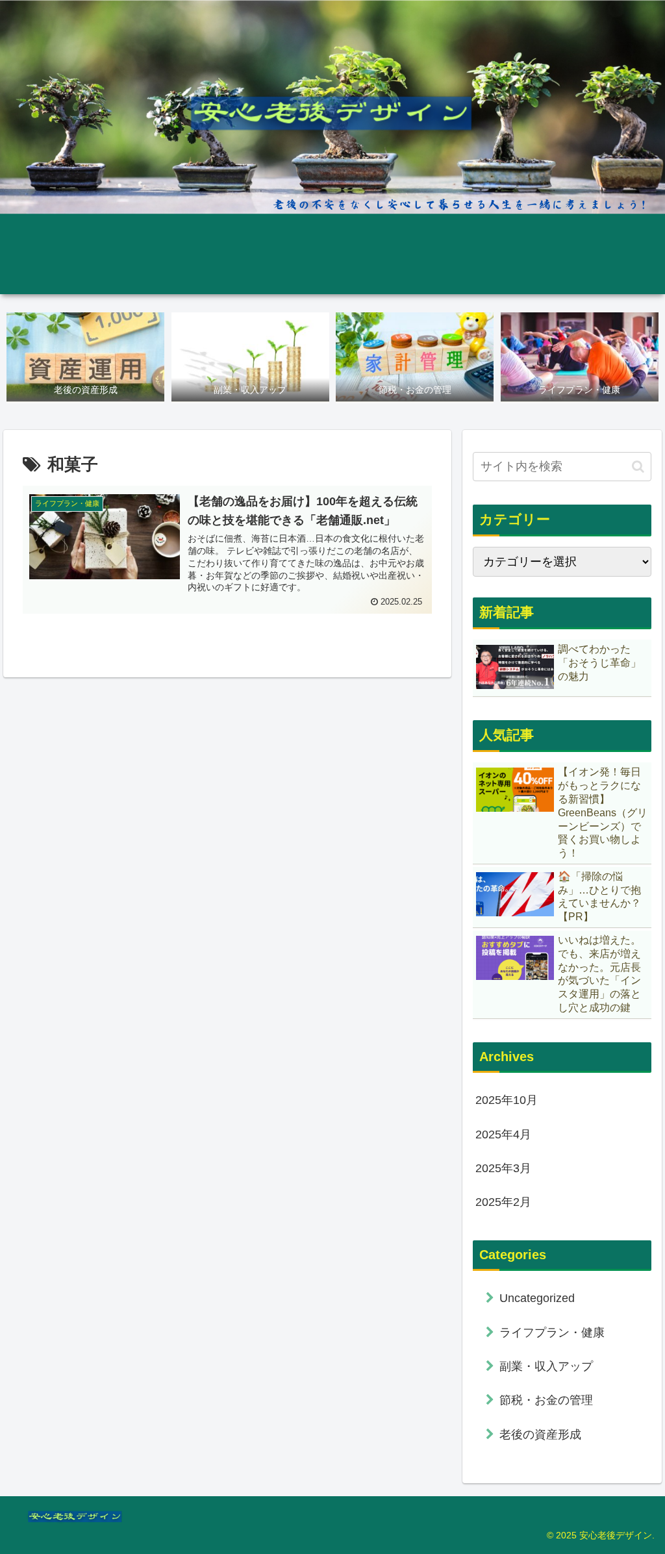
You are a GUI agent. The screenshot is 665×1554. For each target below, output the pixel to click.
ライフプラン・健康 (552, 1332)
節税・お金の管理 (546, 1400)
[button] (638, 466)
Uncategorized (537, 1298)
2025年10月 (506, 1100)
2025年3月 (503, 1168)
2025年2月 (503, 1202)
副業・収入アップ (546, 1366)
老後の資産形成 (540, 1434)
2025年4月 (503, 1134)
